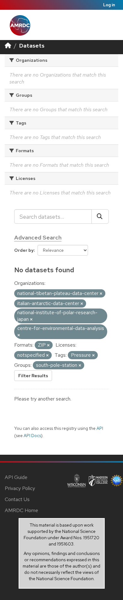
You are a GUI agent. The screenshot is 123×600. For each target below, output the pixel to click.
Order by (24, 250)
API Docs (32, 435)
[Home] (8, 45)
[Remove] (101, 293)
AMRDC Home (21, 510)
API (100, 428)
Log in (109, 5)
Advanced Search (38, 237)
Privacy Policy (20, 488)
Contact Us (17, 499)
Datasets (31, 45)
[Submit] (100, 216)
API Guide (16, 477)
